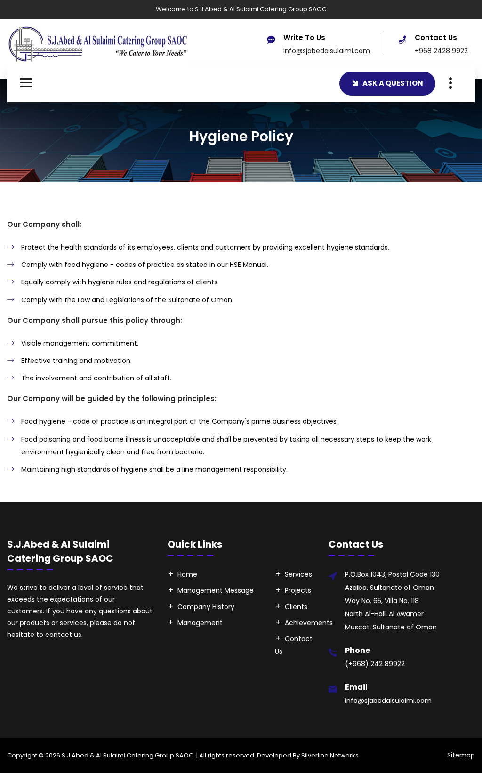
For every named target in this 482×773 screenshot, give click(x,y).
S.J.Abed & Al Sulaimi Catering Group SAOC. (128, 755)
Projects (298, 590)
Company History (205, 607)
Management (200, 623)
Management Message (215, 590)
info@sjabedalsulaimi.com (326, 51)
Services (298, 574)
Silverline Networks (330, 755)
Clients (296, 607)
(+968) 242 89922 (375, 663)
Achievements (309, 623)
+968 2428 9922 (441, 51)
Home (187, 574)
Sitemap (461, 755)
